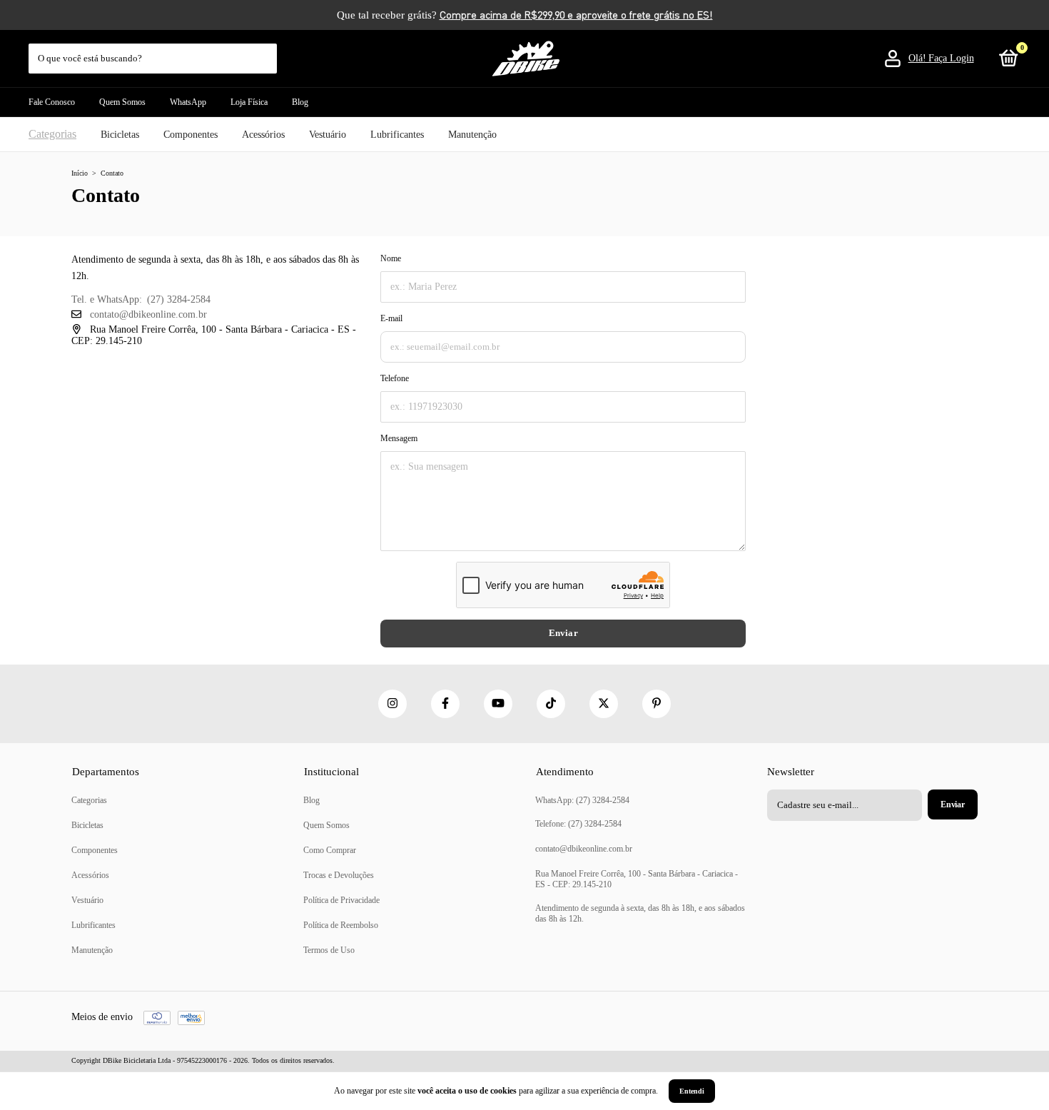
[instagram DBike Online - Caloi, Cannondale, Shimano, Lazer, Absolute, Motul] (392, 704)
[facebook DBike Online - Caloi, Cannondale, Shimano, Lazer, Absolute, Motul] (445, 704)
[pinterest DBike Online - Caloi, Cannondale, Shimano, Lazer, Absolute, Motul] (656, 704)
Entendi (691, 1091)
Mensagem (398, 438)
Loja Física (249, 102)
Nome (390, 258)
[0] (1006, 61)
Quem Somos (122, 102)
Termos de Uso (329, 950)
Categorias (52, 134)
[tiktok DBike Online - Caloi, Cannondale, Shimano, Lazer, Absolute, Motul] (551, 704)
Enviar (563, 633)
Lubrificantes (397, 134)
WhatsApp (188, 102)
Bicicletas (120, 134)
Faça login (951, 58)
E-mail (391, 318)
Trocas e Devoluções (338, 875)
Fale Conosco (52, 102)
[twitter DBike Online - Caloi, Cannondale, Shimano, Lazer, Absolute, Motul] (603, 704)
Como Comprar (329, 850)
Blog (300, 102)
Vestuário (327, 134)
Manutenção (472, 134)
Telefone (394, 378)
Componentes (190, 134)
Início (79, 173)
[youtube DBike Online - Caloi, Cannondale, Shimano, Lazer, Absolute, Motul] (498, 704)
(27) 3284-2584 (179, 299)
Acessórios (263, 134)
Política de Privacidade (341, 900)
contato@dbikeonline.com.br (148, 314)
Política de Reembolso (340, 925)
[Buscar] (267, 51)
